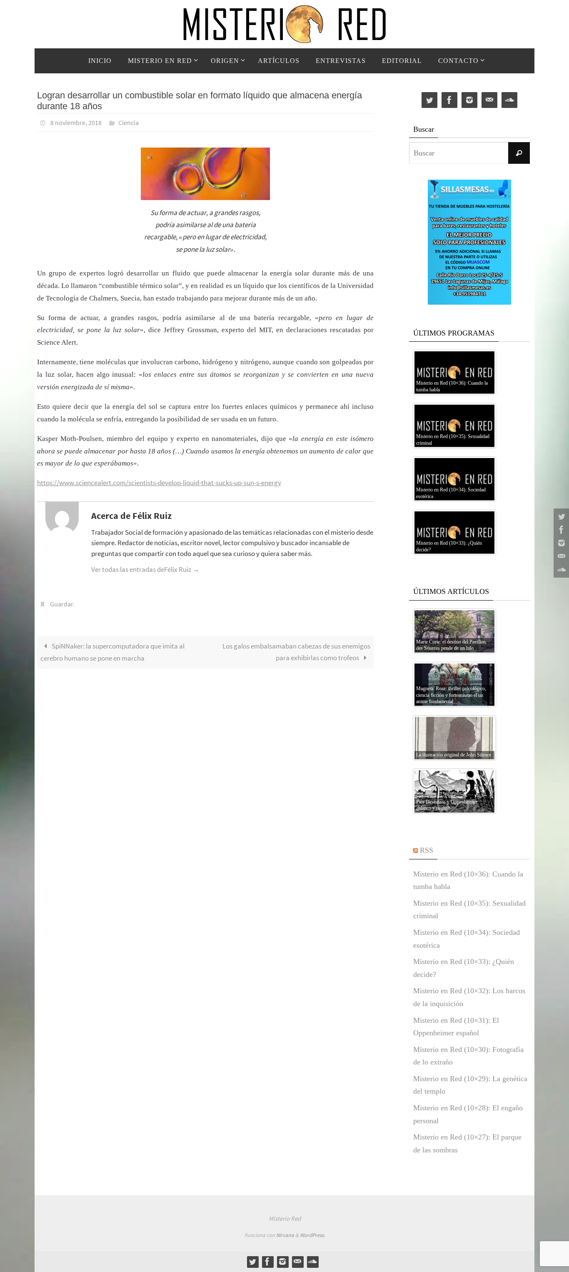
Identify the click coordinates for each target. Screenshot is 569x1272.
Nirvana (285, 1235)
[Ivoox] (560, 570)
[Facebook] (560, 530)
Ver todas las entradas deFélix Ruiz (145, 569)
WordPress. (312, 1235)
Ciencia (128, 122)
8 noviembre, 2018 (76, 122)
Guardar (61, 604)
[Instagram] (560, 543)
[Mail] (560, 556)
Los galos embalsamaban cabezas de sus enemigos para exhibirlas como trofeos (296, 652)
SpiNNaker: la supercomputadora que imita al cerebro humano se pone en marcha (112, 652)
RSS (426, 850)
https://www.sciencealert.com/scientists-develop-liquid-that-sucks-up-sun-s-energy (159, 482)
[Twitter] (560, 516)
